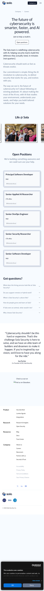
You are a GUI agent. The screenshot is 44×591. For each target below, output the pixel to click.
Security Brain (20, 410)
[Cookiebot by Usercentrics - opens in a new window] (32, 565)
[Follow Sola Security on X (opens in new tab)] (17, 486)
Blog (17, 432)
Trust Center (20, 439)
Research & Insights (22, 423)
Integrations (20, 417)
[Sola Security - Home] (22, 494)
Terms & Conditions (22, 474)
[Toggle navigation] (40, 3)
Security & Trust (21, 459)
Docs (17, 435)
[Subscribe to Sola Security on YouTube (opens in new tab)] (26, 486)
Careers (18, 448)
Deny (32, 585)
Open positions (22, 42)
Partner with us (21, 456)
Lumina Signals (21, 413)
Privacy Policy (20, 470)
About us (19, 445)
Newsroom (19, 452)
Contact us (32, 3)
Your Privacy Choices (22, 477)
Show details (36, 580)
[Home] (7, 3)
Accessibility (20, 466)
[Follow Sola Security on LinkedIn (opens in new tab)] (21, 486)
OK (12, 585)
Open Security (20, 426)
